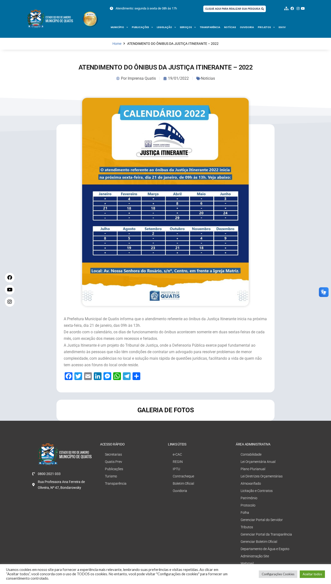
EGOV (282, 27)
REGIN (178, 462)
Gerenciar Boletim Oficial (259, 542)
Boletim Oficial (183, 483)
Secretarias (113, 454)
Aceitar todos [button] (312, 574)
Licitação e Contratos (257, 491)
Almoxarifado (251, 483)
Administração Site (255, 556)
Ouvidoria (247, 27)
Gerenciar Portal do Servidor (262, 520)
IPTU (176, 469)
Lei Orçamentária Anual (258, 462)
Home (116, 44)
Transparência (210, 27)
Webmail (247, 563)
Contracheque (183, 476)
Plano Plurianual (253, 469)
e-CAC (177, 454)
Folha (245, 512)
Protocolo (248, 505)
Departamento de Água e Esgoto (265, 549)
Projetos (264, 27)
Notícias (230, 27)
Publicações (140, 27)
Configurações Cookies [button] (278, 574)
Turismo (111, 476)
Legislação (164, 27)
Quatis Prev (113, 462)
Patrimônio (249, 498)
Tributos (247, 527)
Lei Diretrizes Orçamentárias (262, 476)
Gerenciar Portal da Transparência (266, 534)
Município (117, 27)
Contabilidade (251, 454)
